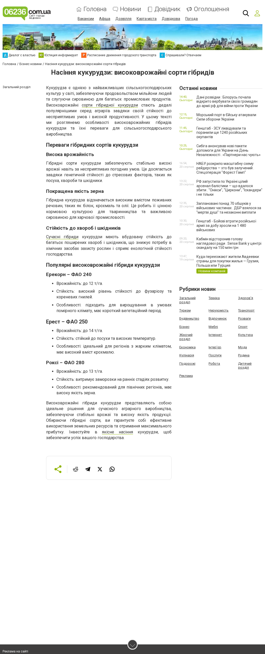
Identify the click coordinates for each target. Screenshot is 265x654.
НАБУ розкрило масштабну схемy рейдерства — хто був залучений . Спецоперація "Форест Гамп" (225, 167)
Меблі (213, 327)
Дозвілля (123, 19)
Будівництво (189, 318)
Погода (191, 19)
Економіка (187, 347)
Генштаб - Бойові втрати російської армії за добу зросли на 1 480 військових (226, 225)
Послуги (215, 355)
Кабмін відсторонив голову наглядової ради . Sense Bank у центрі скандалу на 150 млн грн (228, 243)
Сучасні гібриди (62, 236)
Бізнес (184, 327)
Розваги (244, 318)
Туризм (185, 310)
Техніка (214, 298)
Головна (95, 9)
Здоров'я (245, 298)
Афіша (104, 19)
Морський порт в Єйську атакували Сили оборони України (226, 117)
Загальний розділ (187, 300)
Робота (214, 363)
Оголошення (211, 9)
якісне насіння (117, 432)
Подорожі (187, 363)
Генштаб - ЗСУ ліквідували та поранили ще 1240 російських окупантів (221, 132)
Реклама (186, 376)
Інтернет (215, 335)
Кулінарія (186, 355)
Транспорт (246, 310)
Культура (245, 335)
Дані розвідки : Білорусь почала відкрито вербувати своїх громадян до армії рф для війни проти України (227, 101)
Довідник (167, 9)
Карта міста (147, 19)
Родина (243, 355)
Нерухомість (219, 310)
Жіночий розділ (186, 337)
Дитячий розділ (245, 366)
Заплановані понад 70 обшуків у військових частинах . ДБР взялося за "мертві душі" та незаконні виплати (228, 207)
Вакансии (86, 19)
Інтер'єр (215, 347)
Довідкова (171, 19)
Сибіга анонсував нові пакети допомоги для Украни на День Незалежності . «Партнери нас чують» (228, 150)
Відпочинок (218, 318)
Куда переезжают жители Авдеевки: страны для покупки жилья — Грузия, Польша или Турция (228, 261)
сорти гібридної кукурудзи (110, 105)
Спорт (243, 327)
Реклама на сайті (15, 651)
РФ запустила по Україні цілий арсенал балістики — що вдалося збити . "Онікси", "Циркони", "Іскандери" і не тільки (229, 187)
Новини (130, 9)
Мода (242, 347)
